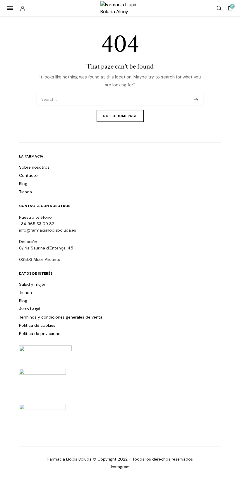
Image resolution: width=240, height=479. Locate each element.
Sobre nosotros (34, 167)
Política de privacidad (40, 333)
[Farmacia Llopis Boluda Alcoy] (120, 8)
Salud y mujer (32, 284)
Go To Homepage (120, 116)
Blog (23, 183)
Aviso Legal (29, 309)
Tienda (25, 191)
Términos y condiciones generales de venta (60, 317)
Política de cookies (37, 325)
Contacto (28, 175)
